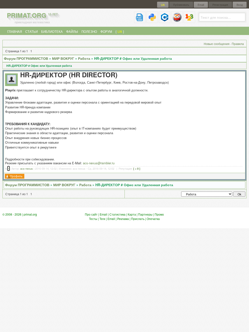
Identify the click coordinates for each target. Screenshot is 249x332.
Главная (14, 31)
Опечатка (153, 219)
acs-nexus (26, 168)
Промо (159, 214)
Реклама (123, 219)
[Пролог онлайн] (177, 21)
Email (201, 5)
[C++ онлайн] (164, 21)
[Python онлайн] (152, 21)
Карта (132, 214)
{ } (120, 31)
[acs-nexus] (11, 82)
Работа (84, 58)
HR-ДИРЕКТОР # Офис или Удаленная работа (133, 58)
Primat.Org (32, 15)
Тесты (93, 219)
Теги (102, 219)
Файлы (72, 31)
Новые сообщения (217, 44)
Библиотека (52, 31)
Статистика (117, 214)
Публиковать (181, 5)
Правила (238, 44)
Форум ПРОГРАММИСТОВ (26, 58)
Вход (240, 5)
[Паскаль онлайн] (140, 21)
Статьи (31, 31)
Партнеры (145, 214)
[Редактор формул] (189, 21)
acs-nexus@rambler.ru (99, 163)
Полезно (89, 31)
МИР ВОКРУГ (63, 58)
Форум (106, 31)
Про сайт (91, 214)
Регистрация (220, 5)
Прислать (137, 219)
